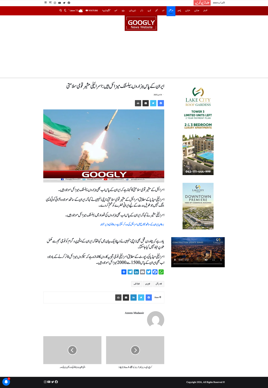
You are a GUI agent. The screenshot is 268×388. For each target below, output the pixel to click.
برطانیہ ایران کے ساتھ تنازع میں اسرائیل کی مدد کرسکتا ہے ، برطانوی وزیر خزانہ (132, 224)
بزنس (141, 10)
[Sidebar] (45, 3)
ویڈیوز (123, 10)
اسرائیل (158, 284)
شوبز (163, 10)
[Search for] (60, 10)
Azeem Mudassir (134, 313)
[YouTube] (59, 3)
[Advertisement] (134, 54)
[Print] (138, 103)
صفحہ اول (205, 10)
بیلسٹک (136, 284)
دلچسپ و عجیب (132, 10)
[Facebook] (69, 3)
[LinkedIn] (133, 297)
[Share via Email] (146, 103)
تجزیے (149, 10)
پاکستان (179, 10)
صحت (115, 10)
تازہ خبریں (196, 10)
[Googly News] (134, 23)
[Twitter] (64, 3)
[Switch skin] (65, 10)
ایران (147, 284)
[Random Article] (50, 3)
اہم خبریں (187, 10)
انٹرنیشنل (171, 10)
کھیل (156, 10)
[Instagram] (55, 3)
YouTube (93, 10)
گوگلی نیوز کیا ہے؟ (106, 10)
